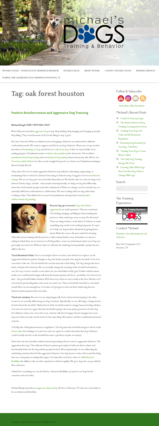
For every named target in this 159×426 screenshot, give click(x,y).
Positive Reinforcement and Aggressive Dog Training (49, 113)
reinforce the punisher (56, 153)
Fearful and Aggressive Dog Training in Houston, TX (31, 78)
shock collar (16, 331)
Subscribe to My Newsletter (132, 105)
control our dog (61, 149)
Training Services (145, 71)
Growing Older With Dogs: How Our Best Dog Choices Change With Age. (131, 171)
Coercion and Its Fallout (22, 161)
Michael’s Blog (71, 71)
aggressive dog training (47, 388)
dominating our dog (31, 149)
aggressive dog (41, 131)
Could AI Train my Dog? (131, 118)
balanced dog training (58, 157)
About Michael (92, 71)
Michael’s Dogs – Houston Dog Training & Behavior (30, 71)
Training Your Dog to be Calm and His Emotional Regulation (130, 134)
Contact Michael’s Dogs (118, 71)
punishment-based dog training (25, 157)
